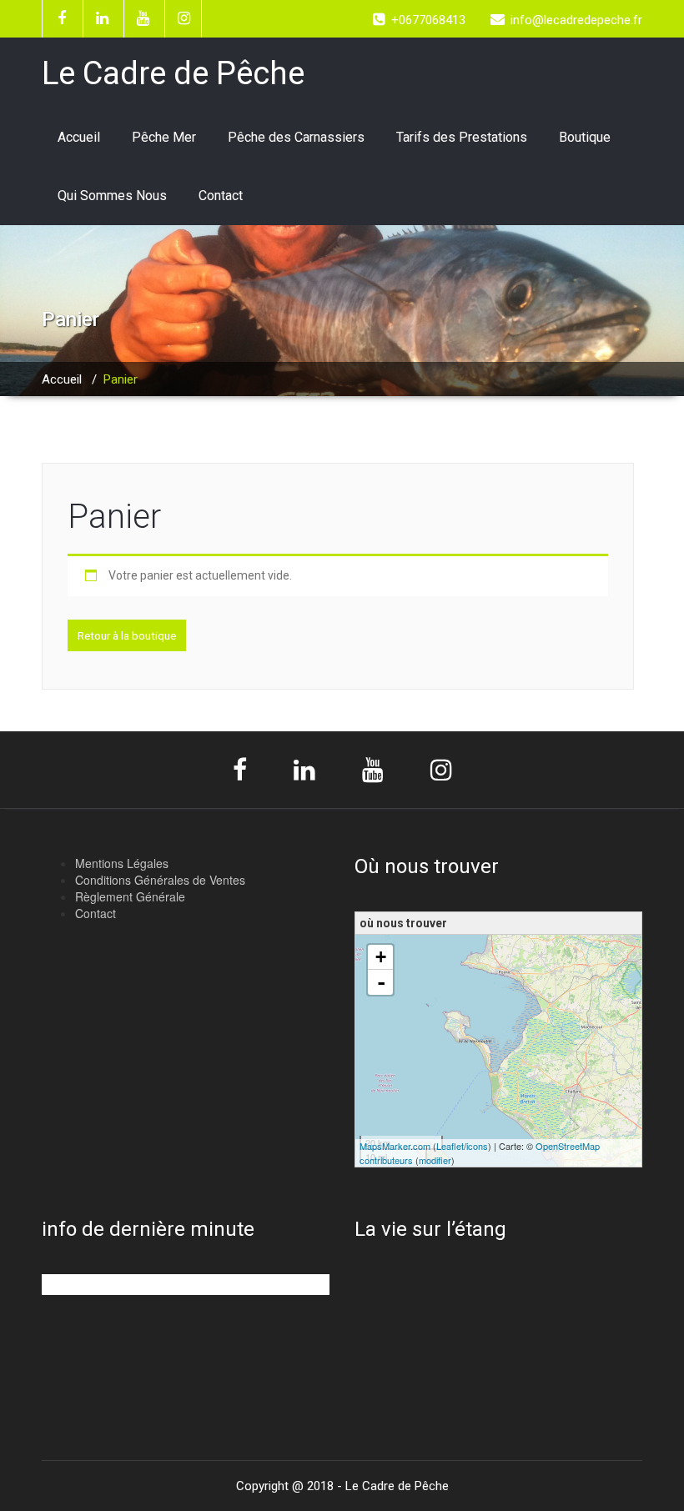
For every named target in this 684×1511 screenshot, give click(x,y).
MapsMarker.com (395, 1145)
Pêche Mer (164, 137)
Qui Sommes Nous (112, 195)
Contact (221, 195)
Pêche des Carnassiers (296, 137)
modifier (435, 1160)
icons (477, 1145)
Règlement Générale (130, 896)
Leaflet (450, 1145)
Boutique (585, 137)
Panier (114, 516)
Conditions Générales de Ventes (160, 879)
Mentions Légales (121, 863)
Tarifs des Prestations (461, 137)
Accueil (79, 137)
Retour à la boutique (127, 635)
